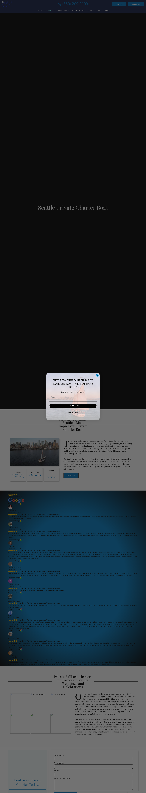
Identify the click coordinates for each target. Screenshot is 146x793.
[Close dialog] (97, 375)
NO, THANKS (73, 412)
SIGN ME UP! (73, 406)
